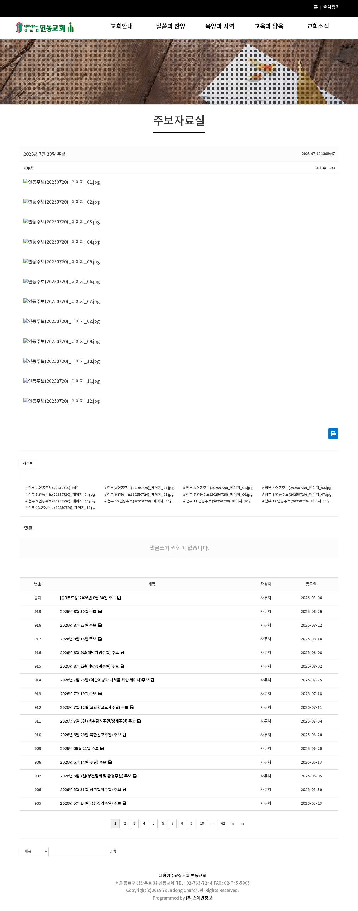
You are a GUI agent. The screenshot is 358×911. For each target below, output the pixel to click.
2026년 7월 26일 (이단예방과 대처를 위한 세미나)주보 (104, 680)
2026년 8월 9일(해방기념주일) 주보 (89, 652)
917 (37, 639)
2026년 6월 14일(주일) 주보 (83, 762)
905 (37, 803)
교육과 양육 (269, 26)
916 (37, 652)
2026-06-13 (311, 762)
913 (37, 693)
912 (37, 707)
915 (37, 666)
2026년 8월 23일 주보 (78, 625)
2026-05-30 (311, 789)
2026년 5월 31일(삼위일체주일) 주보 (90, 789)
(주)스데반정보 (199, 898)
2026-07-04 (311, 721)
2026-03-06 (311, 598)
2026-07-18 (311, 693)
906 (37, 789)
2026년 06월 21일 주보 (79, 748)
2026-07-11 (311, 707)
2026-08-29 (311, 611)
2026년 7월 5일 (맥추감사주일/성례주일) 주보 (98, 721)
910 (37, 735)
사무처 (265, 598)
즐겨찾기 (331, 7)
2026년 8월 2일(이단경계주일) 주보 (89, 666)
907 (37, 776)
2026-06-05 (311, 776)
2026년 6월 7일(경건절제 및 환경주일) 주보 (95, 776)
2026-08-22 (311, 625)
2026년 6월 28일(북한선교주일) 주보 (90, 735)
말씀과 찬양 (170, 26)
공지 (37, 598)
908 (37, 762)
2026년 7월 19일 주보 (78, 693)
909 (37, 748)
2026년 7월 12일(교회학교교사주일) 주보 (94, 707)
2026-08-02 (311, 666)
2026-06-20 (311, 748)
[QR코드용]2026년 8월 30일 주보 (88, 598)
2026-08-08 (311, 652)
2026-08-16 (311, 639)
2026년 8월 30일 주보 (78, 611)
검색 (113, 851)
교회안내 (121, 26)
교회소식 (318, 26)
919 (37, 611)
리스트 (27, 463)
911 (37, 721)
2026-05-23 (311, 803)
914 (37, 680)
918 (37, 625)
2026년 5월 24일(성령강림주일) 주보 (90, 803)
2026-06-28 (311, 735)
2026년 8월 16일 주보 (78, 639)
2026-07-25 (311, 680)
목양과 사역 (220, 26)
